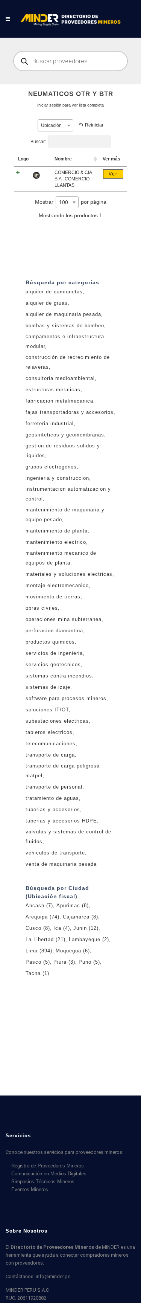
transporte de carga (50, 755)
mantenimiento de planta (57, 531)
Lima (39, 951)
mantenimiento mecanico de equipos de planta (61, 558)
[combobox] (55, 125)
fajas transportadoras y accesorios (70, 412)
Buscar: (38, 141)
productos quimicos (50, 642)
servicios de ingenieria (54, 653)
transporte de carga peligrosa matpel (63, 770)
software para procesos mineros (66, 698)
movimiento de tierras (53, 597)
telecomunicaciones (51, 743)
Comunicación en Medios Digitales (48, 1173)
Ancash (39, 905)
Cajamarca (80, 917)
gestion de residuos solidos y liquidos (63, 450)
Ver (113, 174)
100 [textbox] (63, 202)
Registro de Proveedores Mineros (47, 1166)
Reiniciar (94, 125)
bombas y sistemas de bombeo (65, 325)
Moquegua (73, 951)
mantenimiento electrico (56, 542)
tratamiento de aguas (52, 798)
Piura (64, 962)
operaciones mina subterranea (64, 619)
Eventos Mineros (29, 1189)
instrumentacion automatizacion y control (68, 494)
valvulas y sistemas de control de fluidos (68, 836)
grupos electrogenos (51, 467)
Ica (61, 928)
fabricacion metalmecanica (59, 401)
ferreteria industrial (50, 423)
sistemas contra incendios (59, 676)
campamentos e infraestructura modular (65, 341)
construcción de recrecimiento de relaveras (68, 362)
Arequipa (42, 917)
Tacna (37, 973)
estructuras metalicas (53, 389)
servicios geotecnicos (53, 664)
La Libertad (45, 939)
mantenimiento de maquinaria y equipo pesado (65, 514)
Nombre (63, 159)
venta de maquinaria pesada (61, 864)
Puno (89, 962)
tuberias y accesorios (53, 809)
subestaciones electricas (57, 721)
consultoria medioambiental (60, 378)
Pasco (38, 962)
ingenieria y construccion (57, 478)
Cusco (38, 928)
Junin (86, 928)
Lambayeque (89, 939)
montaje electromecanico (57, 585)
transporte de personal (54, 787)
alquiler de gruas (47, 303)
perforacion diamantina (54, 630)
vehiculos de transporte (55, 853)
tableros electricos (49, 732)
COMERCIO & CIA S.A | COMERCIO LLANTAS (73, 179)
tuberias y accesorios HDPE (61, 821)
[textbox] (55, 125)
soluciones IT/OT (47, 710)
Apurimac (72, 905)
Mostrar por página (70, 202)
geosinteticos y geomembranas (65, 435)
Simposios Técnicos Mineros (42, 1181)
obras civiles (42, 608)
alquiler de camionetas (54, 291)
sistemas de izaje (48, 687)
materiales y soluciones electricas (69, 574)
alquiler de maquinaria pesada (63, 314)
